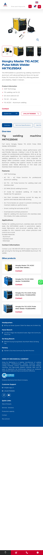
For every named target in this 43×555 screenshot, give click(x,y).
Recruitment (6, 419)
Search (30, 6)
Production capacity (8, 411)
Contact (5, 109)
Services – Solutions (8, 407)
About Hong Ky (6, 404)
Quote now (7, 113)
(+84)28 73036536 (9, 391)
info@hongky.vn (9, 387)
